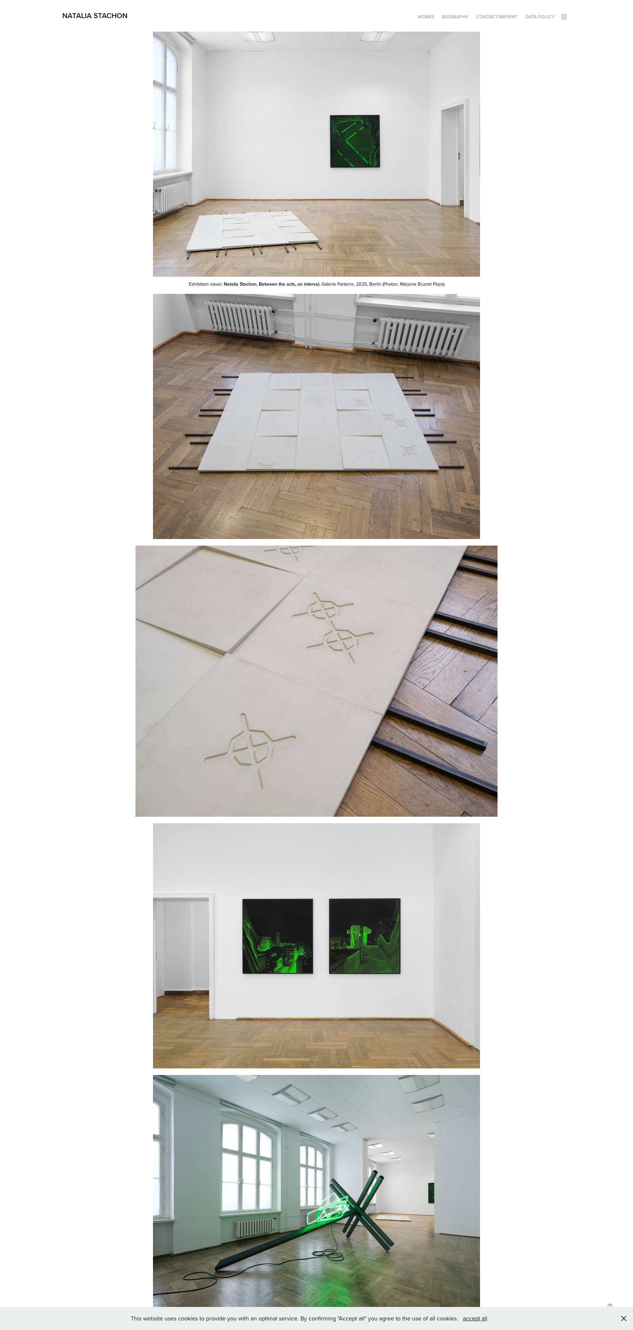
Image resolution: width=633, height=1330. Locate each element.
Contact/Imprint (497, 17)
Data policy (540, 17)
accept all (475, 1318)
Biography (455, 17)
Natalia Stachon (95, 15)
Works (426, 17)
